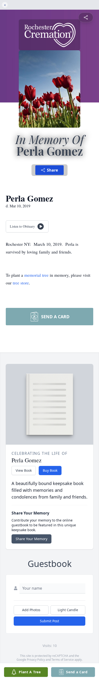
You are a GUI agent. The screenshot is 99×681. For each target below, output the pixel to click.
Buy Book (50, 470)
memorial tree (36, 275)
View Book (24, 470)
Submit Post (49, 621)
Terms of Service (62, 660)
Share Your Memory (31, 538)
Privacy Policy (36, 660)
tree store (21, 283)
